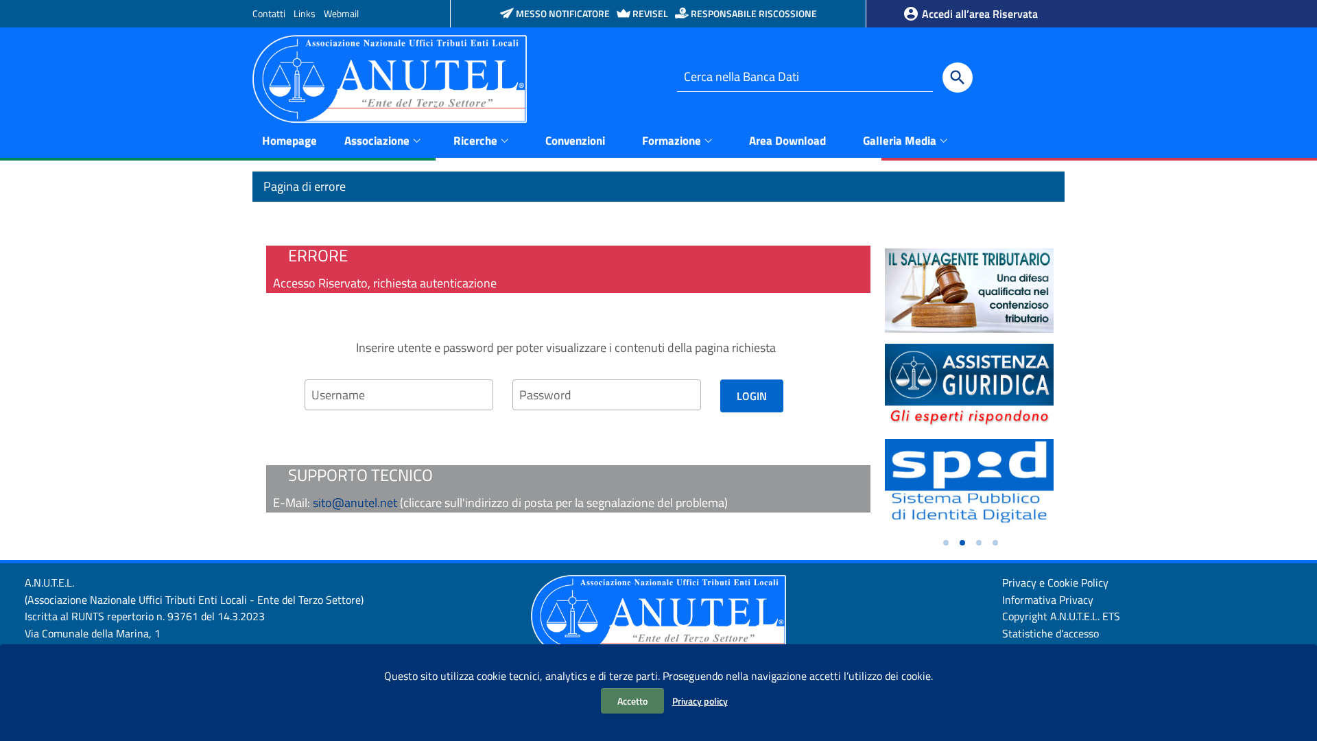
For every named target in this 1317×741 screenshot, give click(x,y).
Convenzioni (575, 141)
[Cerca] (957, 77)
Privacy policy (700, 701)
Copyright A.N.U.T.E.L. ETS (1061, 616)
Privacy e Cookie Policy (1055, 582)
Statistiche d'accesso (1050, 633)
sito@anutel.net (355, 502)
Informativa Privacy (1047, 599)
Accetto (632, 701)
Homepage (289, 141)
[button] (946, 542)
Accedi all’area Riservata (978, 13)
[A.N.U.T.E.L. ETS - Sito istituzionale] (389, 78)
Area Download (787, 141)
